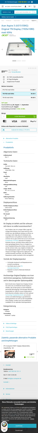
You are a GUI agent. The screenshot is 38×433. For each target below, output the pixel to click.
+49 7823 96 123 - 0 (14, 371)
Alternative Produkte (12, 138)
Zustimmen (19, 426)
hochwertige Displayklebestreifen (14, 295)
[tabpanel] (19, 49)
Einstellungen (19, 430)
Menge (3, 113)
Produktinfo (9, 142)
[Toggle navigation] (2, 6)
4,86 (17, 2)
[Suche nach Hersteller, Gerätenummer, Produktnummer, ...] (35, 12)
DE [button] (29, 6)
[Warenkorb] (34, 6)
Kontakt (8, 365)
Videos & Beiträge (11, 323)
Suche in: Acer (7, 12)
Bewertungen (10, 331)
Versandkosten (16, 72)
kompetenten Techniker (12, 240)
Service (8, 394)
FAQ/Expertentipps (11, 327)
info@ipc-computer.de (14, 378)
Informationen (10, 388)
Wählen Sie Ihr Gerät (8, 17)
